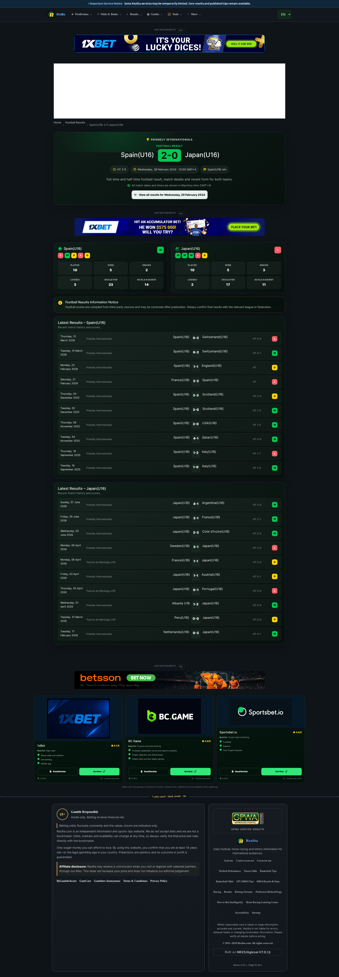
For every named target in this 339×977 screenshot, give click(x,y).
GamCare (85, 880)
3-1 (196, 518)
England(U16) (212, 366)
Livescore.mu (264, 860)
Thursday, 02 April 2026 (71, 590)
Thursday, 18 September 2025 (70, 453)
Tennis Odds (250, 870)
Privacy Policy (158, 881)
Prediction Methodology (269, 891)
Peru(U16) (181, 617)
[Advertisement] (169, 91)
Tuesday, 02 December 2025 (69, 410)
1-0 (196, 467)
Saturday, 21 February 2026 (69, 381)
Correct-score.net (245, 860)
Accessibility (242, 912)
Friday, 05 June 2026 (69, 518)
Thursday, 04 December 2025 (69, 395)
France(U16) (180, 380)
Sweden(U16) (180, 546)
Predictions (81, 14)
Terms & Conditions (135, 881)
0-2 (196, 338)
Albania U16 (181, 603)
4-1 (196, 438)
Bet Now (99, 771)
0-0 (196, 618)
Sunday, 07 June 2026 (70, 504)
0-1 (196, 590)
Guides (155, 14)
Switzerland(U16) (215, 337)
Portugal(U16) (212, 589)
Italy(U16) (209, 452)
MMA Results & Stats (268, 881)
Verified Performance (230, 870)
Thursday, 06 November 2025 (70, 424)
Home (57, 122)
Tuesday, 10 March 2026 (71, 352)
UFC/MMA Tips (245, 881)
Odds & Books (109, 14)
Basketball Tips (268, 870)
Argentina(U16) (213, 503)
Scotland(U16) (212, 394)
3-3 (196, 395)
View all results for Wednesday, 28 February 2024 (172, 194)
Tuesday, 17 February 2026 (69, 633)
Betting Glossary (244, 891)
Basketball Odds (224, 881)
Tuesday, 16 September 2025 (70, 467)
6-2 (196, 352)
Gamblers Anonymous (107, 880)
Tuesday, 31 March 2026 (71, 619)
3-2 (196, 381)
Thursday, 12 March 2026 (68, 338)
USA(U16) (209, 423)
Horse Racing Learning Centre (262, 902)
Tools (175, 14)
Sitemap (256, 912)
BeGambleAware (67, 880)
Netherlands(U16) (176, 632)
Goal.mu (228, 860)
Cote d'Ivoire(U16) (216, 531)
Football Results (75, 122)
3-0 (196, 410)
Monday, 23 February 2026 (69, 367)
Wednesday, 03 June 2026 (69, 532)
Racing (217, 891)
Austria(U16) (211, 574)
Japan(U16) (202, 155)
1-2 (195, 453)
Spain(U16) (137, 155)
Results (134, 14)
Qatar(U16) (210, 437)
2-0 (196, 424)
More (194, 14)
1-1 (195, 367)
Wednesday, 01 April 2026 (69, 604)
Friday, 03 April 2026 (69, 576)
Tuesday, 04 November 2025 (70, 438)
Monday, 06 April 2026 (70, 547)
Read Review (59, 771)
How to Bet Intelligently (230, 902)
